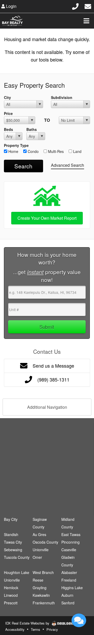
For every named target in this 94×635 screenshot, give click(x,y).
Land (76, 151)
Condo (33, 151)
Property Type (16, 145)
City (7, 97)
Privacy (52, 629)
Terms (35, 629)
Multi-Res (55, 151)
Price (8, 113)
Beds (8, 129)
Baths (31, 129)
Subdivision (61, 97)
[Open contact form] (88, 6)
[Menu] (86, 20)
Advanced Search (67, 165)
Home (12, 151)
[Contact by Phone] (75, 6)
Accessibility (15, 629)
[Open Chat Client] (79, 620)
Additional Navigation (47, 407)
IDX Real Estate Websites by (27, 623)
